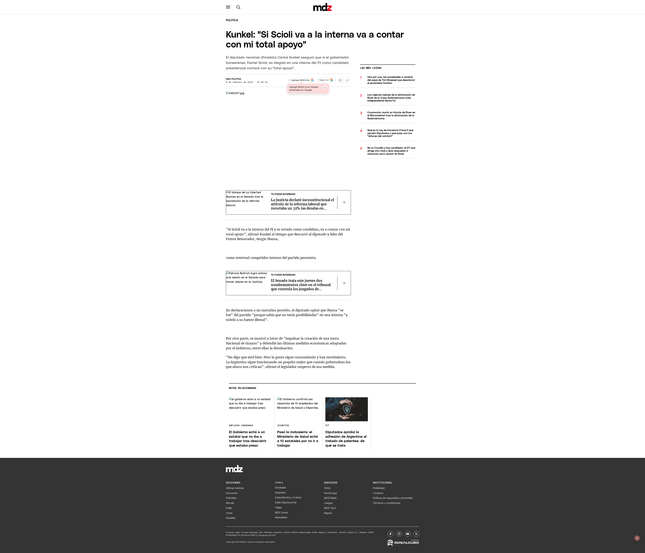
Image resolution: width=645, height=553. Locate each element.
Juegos (328, 503)
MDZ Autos (281, 512)
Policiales (231, 497)
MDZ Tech (330, 508)
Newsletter (281, 517)
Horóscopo (330, 493)
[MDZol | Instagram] (399, 534)
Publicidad (379, 488)
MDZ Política (233, 79)
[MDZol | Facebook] (390, 534)
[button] (228, 7)
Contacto (378, 493)
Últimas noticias (235, 488)
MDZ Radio (330, 497)
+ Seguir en (323, 80)
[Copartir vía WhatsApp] (340, 80)
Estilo (229, 508)
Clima (327, 488)
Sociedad (280, 487)
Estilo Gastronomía (285, 502)
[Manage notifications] (637, 538)
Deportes (280, 492)
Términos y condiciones (386, 503)
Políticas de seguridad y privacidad (393, 497)
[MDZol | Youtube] (407, 534)
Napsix (328, 513)
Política (232, 20)
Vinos (229, 513)
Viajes (278, 507)
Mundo (230, 503)
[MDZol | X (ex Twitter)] (416, 534)
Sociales (230, 517)
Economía (231, 493)
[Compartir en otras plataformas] (348, 80)
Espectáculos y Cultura (288, 497)
